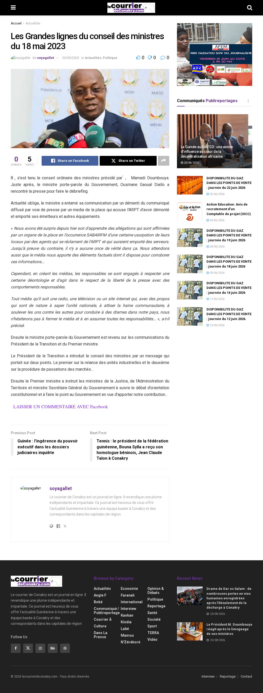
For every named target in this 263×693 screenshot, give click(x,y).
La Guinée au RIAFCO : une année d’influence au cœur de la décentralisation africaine (207, 151)
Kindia (126, 622)
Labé (125, 629)
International (132, 602)
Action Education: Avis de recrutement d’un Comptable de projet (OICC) (228, 209)
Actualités (33, 23)
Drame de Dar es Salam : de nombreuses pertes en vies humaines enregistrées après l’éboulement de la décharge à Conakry (228, 598)
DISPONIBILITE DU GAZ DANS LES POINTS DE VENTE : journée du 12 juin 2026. (228, 314)
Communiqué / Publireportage (107, 611)
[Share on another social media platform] (163, 161)
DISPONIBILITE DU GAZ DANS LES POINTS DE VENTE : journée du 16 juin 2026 (228, 287)
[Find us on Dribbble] (65, 648)
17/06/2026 (216, 299)
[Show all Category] (248, 100)
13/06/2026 (216, 325)
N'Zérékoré (130, 642)
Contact (246, 676)
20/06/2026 (216, 246)
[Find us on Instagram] (40, 648)
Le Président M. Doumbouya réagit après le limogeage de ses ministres (229, 629)
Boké (98, 602)
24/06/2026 (216, 220)
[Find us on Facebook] (16, 648)
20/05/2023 (70, 58)
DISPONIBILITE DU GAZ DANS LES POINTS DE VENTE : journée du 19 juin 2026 (228, 235)
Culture (100, 626)
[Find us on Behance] (53, 648)
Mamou (127, 635)
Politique (110, 58)
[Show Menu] (13, 7)
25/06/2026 (191, 162)
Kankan (127, 615)
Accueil (16, 23)
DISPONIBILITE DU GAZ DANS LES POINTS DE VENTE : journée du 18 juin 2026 (228, 261)
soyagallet (45, 58)
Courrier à (102, 619)
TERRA (153, 633)
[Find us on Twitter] (28, 648)
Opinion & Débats (155, 591)
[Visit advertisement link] (214, 54)
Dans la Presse (100, 635)
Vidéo (152, 639)
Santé (152, 613)
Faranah (128, 595)
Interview (128, 609)
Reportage (156, 606)
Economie (129, 589)
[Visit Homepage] (131, 8)
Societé (154, 619)
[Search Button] (249, 7)
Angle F (100, 595)
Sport (152, 626)
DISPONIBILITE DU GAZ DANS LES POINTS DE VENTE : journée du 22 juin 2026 (228, 182)
